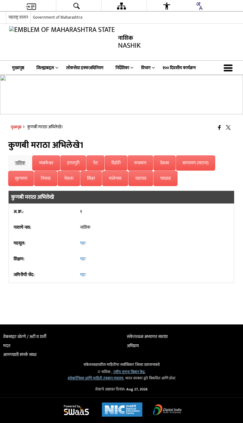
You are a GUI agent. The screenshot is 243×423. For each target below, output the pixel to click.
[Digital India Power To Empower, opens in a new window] (167, 410)
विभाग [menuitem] (146, 67)
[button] (229, 68)
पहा (82, 243)
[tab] (20, 163)
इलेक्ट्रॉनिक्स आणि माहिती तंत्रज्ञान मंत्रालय (95, 378)
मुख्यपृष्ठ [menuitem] (18, 67)
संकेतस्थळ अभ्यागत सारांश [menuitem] (147, 336)
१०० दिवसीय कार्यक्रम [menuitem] (179, 67)
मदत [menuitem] (6, 345)
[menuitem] (31, 6)
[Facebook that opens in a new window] (219, 128)
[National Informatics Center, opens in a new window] (122, 410)
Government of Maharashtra (57, 17)
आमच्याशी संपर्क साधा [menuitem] (19, 354)
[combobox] (199, 6)
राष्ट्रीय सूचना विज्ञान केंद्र (129, 372)
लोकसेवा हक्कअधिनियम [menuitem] (84, 67)
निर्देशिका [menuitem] (122, 67)
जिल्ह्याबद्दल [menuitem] (45, 67)
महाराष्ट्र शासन (18, 17)
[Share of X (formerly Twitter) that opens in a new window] (228, 128)
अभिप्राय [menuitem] (133, 345)
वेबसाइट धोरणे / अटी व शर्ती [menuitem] (24, 336)
